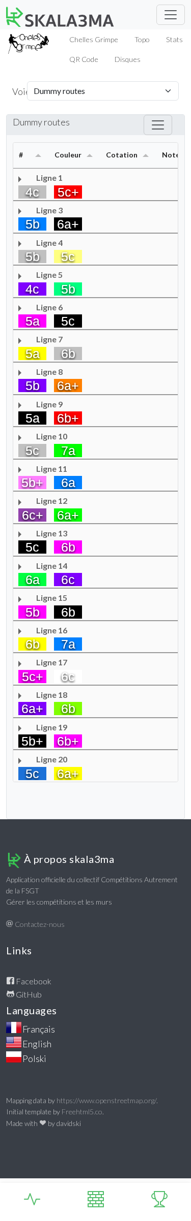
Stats (174, 39)
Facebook (32, 981)
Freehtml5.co (82, 1111)
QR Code (83, 59)
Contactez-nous (39, 924)
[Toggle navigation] (170, 15)
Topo (142, 39)
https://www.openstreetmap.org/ (106, 1100)
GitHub (28, 994)
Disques (128, 59)
